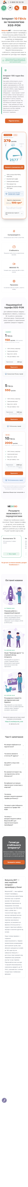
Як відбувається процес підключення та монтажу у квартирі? (13, 785)
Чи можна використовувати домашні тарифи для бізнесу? (13, 796)
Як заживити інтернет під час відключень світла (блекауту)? (13, 774)
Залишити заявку (14, 862)
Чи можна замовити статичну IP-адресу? (11, 755)
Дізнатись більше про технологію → (14, 492)
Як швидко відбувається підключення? (12, 745)
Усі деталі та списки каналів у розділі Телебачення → (14, 563)
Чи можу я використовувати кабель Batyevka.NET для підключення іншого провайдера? (12, 821)
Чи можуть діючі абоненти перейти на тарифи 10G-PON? (13, 807)
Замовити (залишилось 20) (14, 167)
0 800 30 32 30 (17, 2)
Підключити (14, 367)
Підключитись (14, 121)
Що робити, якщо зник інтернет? (11, 764)
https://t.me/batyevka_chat (14, 721)
